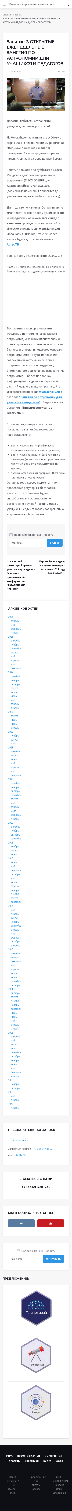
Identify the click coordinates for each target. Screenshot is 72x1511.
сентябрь (16, 648)
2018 (10, 842)
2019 (10, 822)
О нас (9, 1455)
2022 (10, 731)
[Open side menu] (4, 4)
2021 (10, 747)
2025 (10, 636)
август (14, 652)
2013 (10, 1032)
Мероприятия (53, 1455)
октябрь (15, 684)
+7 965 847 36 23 (43, 1148)
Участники (32, 1461)
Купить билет (19, 1140)
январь (15, 632)
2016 (10, 1092)
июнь (14, 696)
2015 (10, 949)
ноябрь (15, 644)
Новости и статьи (28, 1455)
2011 (10, 989)
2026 (10, 616)
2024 (10, 672)
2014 (10, 906)
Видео (47, 1461)
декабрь (15, 640)
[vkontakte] (21, 1223)
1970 (10, 1104)
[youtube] (50, 1223)
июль (14, 692)
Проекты (14, 1461)
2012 (10, 858)
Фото (59, 1461)
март (13, 624)
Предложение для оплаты (38, 1481)
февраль (16, 628)
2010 (10, 1080)
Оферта (36, 1489)
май (13, 656)
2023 (10, 711)
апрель (15, 620)
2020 (10, 779)
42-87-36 (21, 1155)
